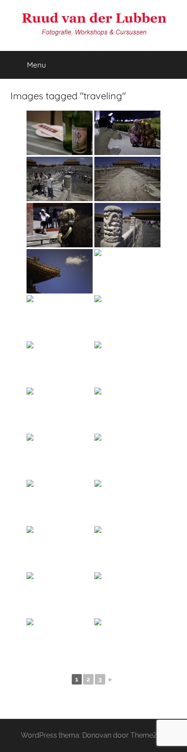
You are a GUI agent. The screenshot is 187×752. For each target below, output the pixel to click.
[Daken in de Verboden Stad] (60, 317)
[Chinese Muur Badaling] (60, 410)
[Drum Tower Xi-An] (127, 640)
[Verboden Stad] (127, 179)
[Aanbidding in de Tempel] (127, 594)
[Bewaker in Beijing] (127, 456)
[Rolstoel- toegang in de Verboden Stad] (127, 363)
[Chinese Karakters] (127, 271)
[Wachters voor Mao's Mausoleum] (127, 410)
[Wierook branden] (60, 594)
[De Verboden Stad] (60, 363)
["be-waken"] (127, 548)
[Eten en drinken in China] (60, 133)
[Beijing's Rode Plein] (60, 456)
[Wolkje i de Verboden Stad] (60, 271)
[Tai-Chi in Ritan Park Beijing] (60, 640)
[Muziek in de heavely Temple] (127, 502)
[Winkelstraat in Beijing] (60, 502)
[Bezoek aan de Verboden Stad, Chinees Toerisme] (127, 133)
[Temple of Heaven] (60, 548)
